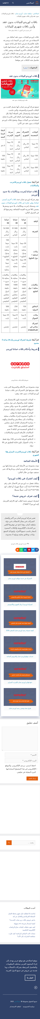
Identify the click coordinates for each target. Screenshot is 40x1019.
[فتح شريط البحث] (13, 3)
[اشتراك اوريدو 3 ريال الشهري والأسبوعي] (20, 600)
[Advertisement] (20, 809)
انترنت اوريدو (23, 544)
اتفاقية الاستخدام (15, 1006)
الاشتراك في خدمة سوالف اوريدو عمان (20, 578)
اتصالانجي (30, 3)
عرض (26, 68)
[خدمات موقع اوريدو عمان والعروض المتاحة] (20, 652)
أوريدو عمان (19, 13)
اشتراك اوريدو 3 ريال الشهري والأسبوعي (19, 604)
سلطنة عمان (28, 13)
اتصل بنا (30, 978)
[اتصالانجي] (37, 3)
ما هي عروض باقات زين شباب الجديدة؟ (22, 920)
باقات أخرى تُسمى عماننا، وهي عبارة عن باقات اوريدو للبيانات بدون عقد (20, 202)
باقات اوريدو (14, 544)
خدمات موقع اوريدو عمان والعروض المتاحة (20, 656)
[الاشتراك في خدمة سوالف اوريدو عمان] (20, 574)
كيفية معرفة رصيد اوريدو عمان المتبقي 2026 (20, 630)
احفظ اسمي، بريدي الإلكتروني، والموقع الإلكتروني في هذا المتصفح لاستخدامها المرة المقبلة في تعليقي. (20, 768)
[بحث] (9, 842)
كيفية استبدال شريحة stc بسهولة (24, 923)
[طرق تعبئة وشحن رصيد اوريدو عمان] (20, 704)
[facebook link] (35, 987)
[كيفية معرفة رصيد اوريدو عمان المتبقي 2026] (20, 626)
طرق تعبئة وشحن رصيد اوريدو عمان (20, 708)
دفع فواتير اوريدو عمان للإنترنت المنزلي (20, 682)
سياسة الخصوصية (28, 1006)
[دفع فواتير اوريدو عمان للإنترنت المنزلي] (20, 678)
